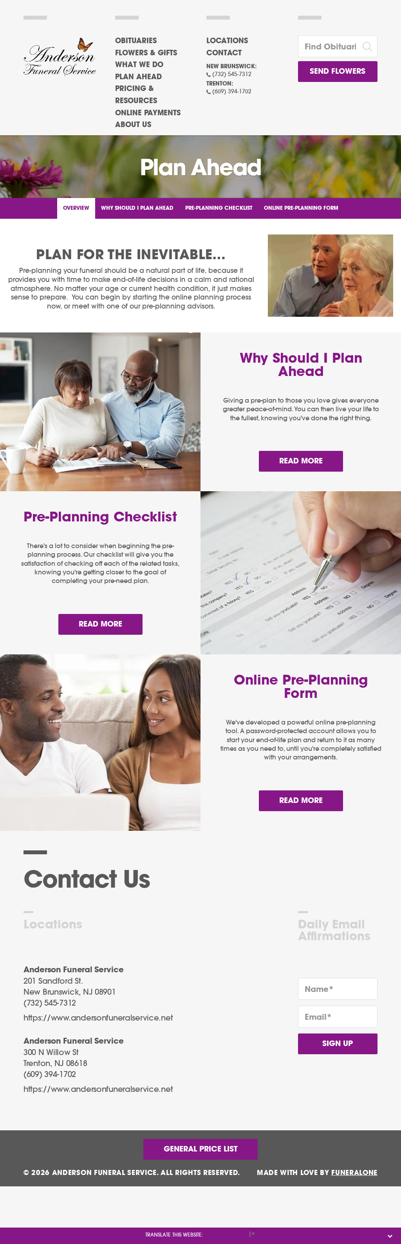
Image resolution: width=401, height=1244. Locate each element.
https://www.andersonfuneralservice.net (98, 1018)
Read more (311, 461)
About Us (133, 125)
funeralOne (354, 1173)
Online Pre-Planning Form (301, 208)
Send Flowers (337, 71)
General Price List (200, 1149)
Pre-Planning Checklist (218, 208)
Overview (76, 208)
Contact (224, 53)
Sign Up (337, 1044)
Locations (227, 41)
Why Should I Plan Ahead (137, 208)
